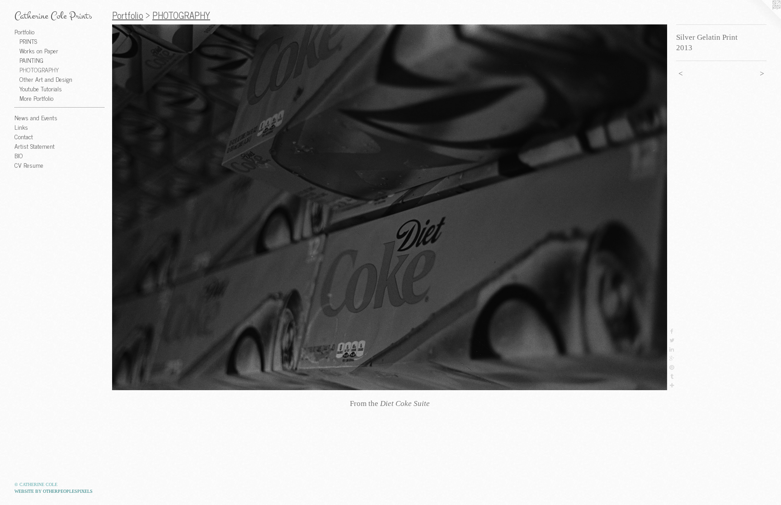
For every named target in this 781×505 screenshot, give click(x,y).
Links (21, 127)
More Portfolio (36, 98)
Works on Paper (38, 50)
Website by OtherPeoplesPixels (53, 491)
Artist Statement (34, 146)
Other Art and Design (45, 79)
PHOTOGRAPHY (39, 69)
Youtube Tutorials (40, 88)
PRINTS (28, 41)
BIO (18, 155)
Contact (23, 136)
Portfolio (24, 31)
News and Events (35, 117)
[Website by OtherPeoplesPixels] (763, 18)
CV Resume (28, 165)
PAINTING (31, 60)
